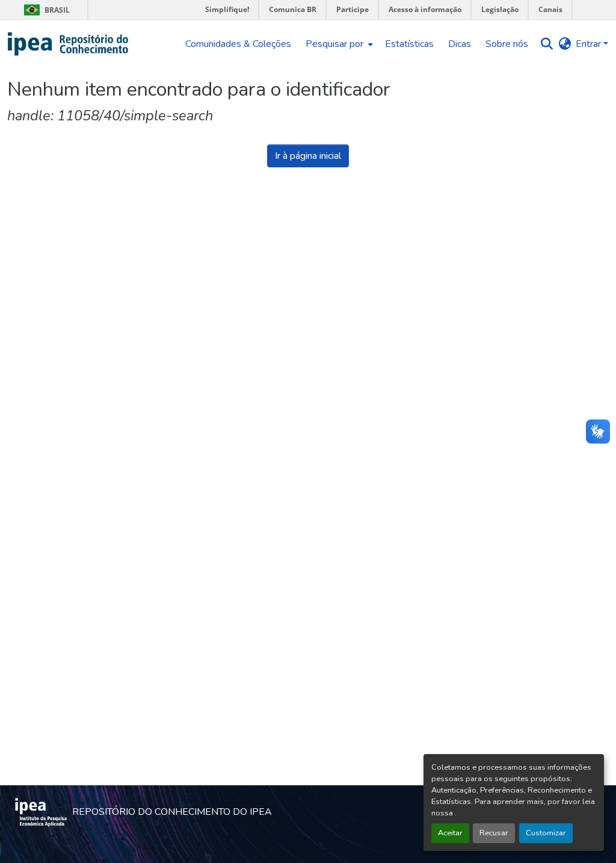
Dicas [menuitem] (459, 44)
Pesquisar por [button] (334, 44)
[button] (68, 44)
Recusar (493, 832)
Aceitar (450, 832)
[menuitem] (338, 44)
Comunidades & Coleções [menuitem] (238, 44)
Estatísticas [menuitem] (409, 44)
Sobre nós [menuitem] (506, 44)
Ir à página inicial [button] (308, 155)
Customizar (546, 832)
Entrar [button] (589, 44)
